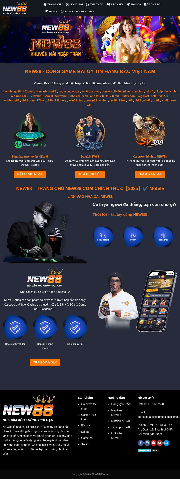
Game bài (87, 437)
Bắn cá (85, 425)
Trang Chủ (55, 4)
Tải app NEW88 (121, 427)
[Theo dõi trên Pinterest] (153, 443)
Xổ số (84, 444)
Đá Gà (53, 11)
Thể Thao (96, 4)
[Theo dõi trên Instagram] (147, 443)
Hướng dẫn (84, 11)
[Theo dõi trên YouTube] (160, 443)
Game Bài (155, 4)
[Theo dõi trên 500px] (166, 443)
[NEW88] (20, 8)
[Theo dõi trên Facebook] (141, 443)
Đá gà (85, 431)
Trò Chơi (117, 4)
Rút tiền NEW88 (121, 421)
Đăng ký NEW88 (121, 404)
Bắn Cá (136, 4)
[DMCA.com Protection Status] (148, 450)
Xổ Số (69, 11)
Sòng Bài (76, 4)
